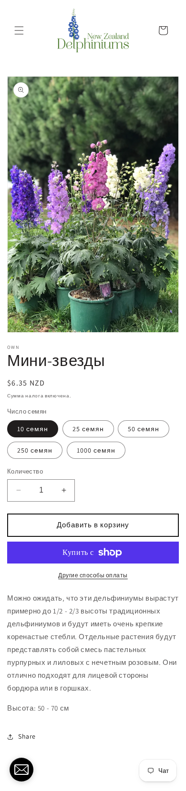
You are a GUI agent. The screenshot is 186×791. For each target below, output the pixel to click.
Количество (25, 471)
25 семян (88, 429)
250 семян (34, 450)
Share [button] (27, 736)
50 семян (143, 429)
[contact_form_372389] (21, 769)
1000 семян (96, 450)
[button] (19, 30)
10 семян (32, 429)
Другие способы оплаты (93, 575)
